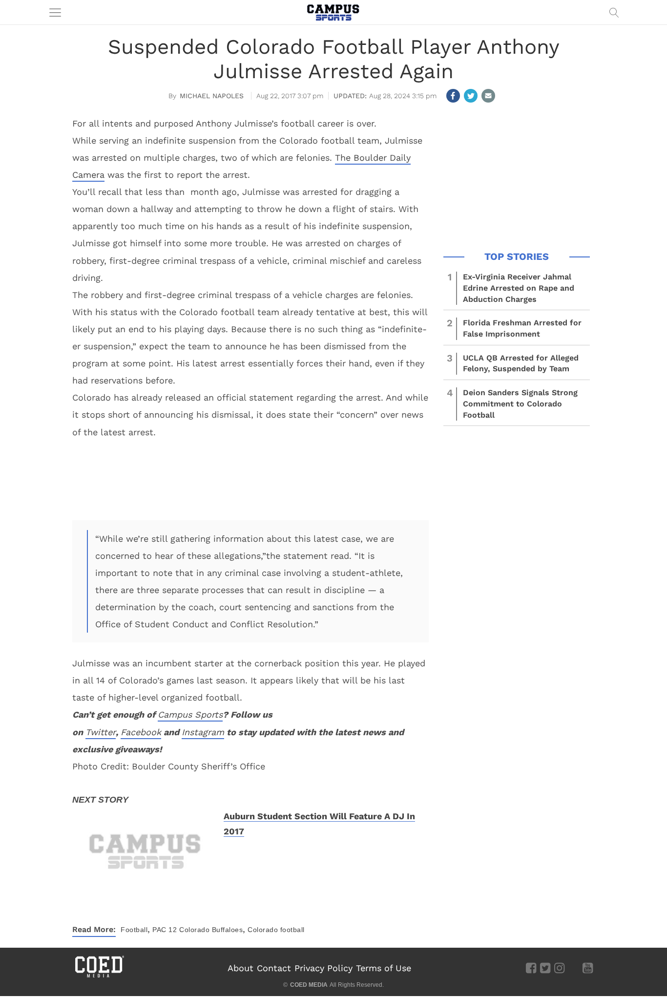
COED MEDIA (309, 984)
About (240, 968)
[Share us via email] (488, 96)
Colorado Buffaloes (211, 930)
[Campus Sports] (333, 12)
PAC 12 (164, 930)
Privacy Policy (323, 968)
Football (134, 930)
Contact (274, 968)
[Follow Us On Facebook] (531, 967)
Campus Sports (190, 714)
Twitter (100, 732)
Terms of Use (383, 968)
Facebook (141, 732)
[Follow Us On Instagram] (559, 967)
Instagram (203, 732)
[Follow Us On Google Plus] (573, 967)
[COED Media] (99, 976)
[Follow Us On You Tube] (588, 967)
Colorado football (276, 930)
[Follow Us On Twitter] (545, 967)
